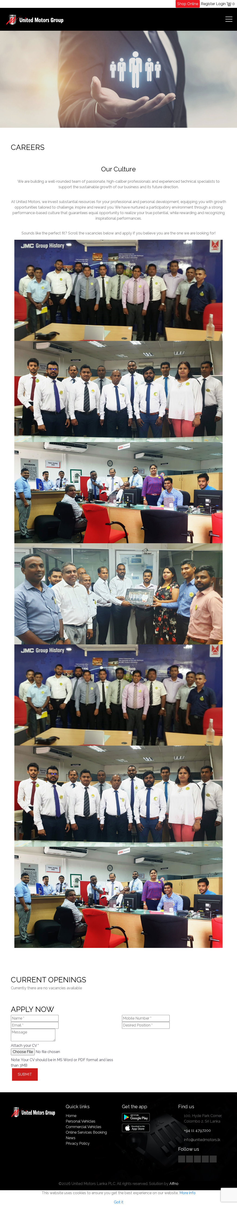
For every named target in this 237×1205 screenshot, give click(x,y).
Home (71, 1116)
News (70, 1138)
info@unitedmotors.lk (202, 1140)
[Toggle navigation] (228, 19)
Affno (173, 1183)
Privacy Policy (78, 1143)
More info (187, 1193)
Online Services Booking (86, 1132)
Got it (118, 1202)
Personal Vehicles (80, 1121)
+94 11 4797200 (197, 1130)
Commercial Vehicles (83, 1127)
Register (208, 4)
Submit (25, 1074)
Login (221, 4)
